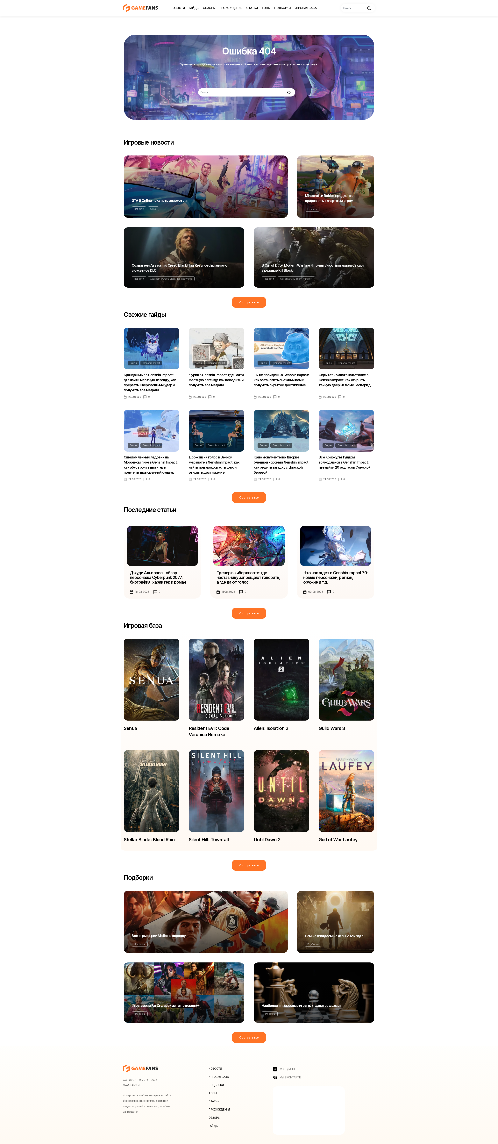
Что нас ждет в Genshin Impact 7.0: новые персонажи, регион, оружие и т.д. (335, 578)
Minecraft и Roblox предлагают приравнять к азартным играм (330, 198)
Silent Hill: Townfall (209, 839)
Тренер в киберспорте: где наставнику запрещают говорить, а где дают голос (248, 578)
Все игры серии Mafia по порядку (159, 936)
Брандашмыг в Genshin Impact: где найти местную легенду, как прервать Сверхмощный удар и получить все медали (150, 382)
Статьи (252, 8)
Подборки (282, 8)
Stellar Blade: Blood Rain (149, 839)
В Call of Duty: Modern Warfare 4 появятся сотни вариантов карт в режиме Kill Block (313, 267)
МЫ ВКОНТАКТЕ (290, 1077)
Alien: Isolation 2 (271, 728)
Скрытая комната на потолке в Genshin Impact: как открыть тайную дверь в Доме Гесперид (345, 380)
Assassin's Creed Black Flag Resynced (171, 278)
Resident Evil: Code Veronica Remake (209, 731)
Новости (177, 8)
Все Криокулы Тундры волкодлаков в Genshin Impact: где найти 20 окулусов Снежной (344, 462)
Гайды (194, 8)
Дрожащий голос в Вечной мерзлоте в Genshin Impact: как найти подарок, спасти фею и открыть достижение (214, 464)
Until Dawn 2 (267, 839)
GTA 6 (153, 208)
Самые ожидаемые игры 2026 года (334, 936)
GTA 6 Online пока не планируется (159, 200)
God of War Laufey (338, 839)
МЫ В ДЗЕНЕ (287, 1068)
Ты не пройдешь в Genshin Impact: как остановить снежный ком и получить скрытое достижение (281, 380)
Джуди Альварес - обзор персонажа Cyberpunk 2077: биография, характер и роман (158, 578)
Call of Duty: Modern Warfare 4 (296, 278)
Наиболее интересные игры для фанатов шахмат (301, 1006)
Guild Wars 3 (332, 728)
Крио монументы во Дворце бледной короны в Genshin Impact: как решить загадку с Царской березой (281, 464)
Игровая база (306, 8)
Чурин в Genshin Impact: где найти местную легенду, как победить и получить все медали (216, 380)
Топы (266, 8)
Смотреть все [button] (249, 302)
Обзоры (209, 8)
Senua (130, 728)
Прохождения (231, 8)
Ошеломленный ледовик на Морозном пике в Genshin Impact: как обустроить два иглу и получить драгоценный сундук (151, 464)
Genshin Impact (151, 363)
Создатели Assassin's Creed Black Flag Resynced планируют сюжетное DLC (180, 267)
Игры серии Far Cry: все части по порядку (165, 1006)
